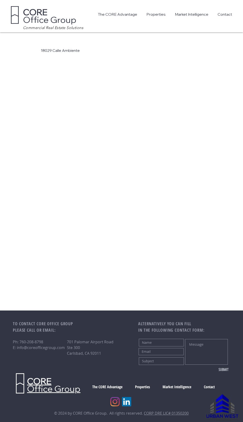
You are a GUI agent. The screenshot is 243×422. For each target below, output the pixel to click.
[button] (118, 14)
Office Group (49, 16)
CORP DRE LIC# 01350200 (166, 413)
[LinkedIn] (126, 401)
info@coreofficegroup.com (41, 347)
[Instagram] (115, 401)
